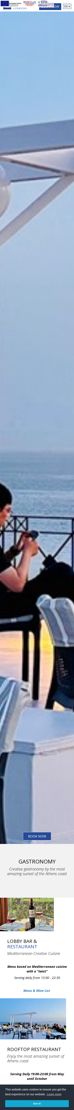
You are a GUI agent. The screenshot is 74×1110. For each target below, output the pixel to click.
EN (66, 6)
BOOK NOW (37, 836)
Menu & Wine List (36, 990)
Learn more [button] (54, 1094)
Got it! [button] (37, 1103)
